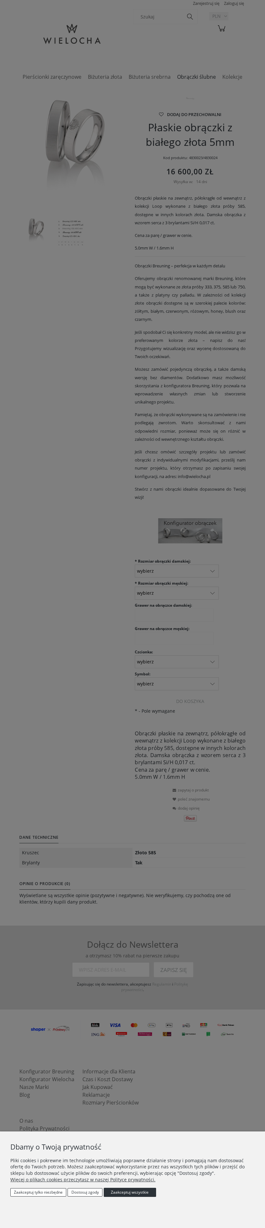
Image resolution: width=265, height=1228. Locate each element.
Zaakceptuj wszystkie (130, 1192)
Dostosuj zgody (85, 1192)
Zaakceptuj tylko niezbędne (38, 1192)
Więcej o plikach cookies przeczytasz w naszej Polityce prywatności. (82, 1179)
